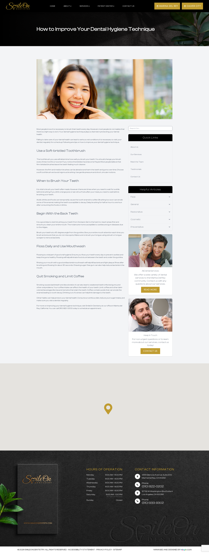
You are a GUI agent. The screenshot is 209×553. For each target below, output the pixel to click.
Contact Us (128, 6)
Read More (150, 289)
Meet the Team (137, 162)
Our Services (136, 154)
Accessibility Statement (81, 550)
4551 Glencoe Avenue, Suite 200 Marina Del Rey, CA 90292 (157, 476)
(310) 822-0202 (153, 485)
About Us (134, 147)
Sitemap (117, 550)
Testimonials (136, 169)
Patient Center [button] (105, 6)
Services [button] (84, 6)
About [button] (67, 6)
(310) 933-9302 (153, 501)
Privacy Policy (104, 550)
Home (52, 6)
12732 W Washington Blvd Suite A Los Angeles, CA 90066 (157, 493)
